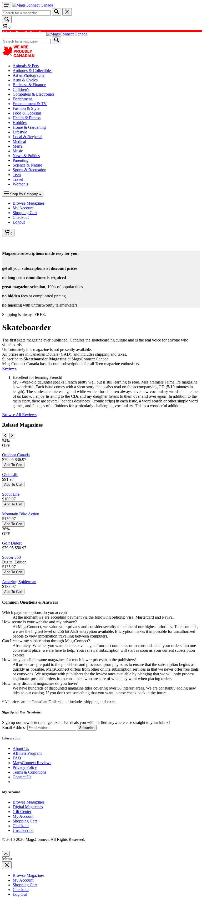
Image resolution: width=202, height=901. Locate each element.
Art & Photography (29, 75)
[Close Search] (67, 12)
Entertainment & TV (30, 103)
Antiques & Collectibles (32, 70)
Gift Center (22, 811)
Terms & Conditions (29, 772)
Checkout (21, 826)
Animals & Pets (26, 66)
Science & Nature (27, 165)
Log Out (20, 894)
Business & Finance (29, 84)
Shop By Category (24, 194)
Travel (18, 179)
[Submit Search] (56, 12)
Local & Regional (27, 136)
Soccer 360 (11, 557)
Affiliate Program (27, 753)
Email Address (14, 727)
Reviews (9, 368)
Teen (17, 174)
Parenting (20, 160)
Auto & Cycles (25, 80)
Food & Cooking (27, 113)
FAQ (17, 758)
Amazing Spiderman (19, 581)
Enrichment (22, 99)
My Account (23, 816)
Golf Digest (12, 543)
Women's (20, 184)
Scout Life (10, 494)
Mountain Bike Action (20, 514)
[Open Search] (7, 19)
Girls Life (10, 474)
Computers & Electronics (33, 94)
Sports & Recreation (29, 170)
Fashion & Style (26, 108)
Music (18, 151)
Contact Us (22, 777)
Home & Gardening (29, 127)
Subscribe (86, 728)
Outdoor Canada (16, 455)
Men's (18, 146)
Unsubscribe (23, 830)
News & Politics (26, 155)
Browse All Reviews (19, 414)
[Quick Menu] (6, 5)
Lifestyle (20, 132)
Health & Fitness (27, 118)
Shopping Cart (25, 821)
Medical (19, 141)
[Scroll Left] (5, 435)
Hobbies (20, 122)
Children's (21, 89)
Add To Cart (13, 465)
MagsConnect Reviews (32, 762)
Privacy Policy (25, 767)
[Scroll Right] (12, 435)
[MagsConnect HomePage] (32, 5)
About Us (21, 748)
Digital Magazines (28, 807)
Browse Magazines (28, 802)
